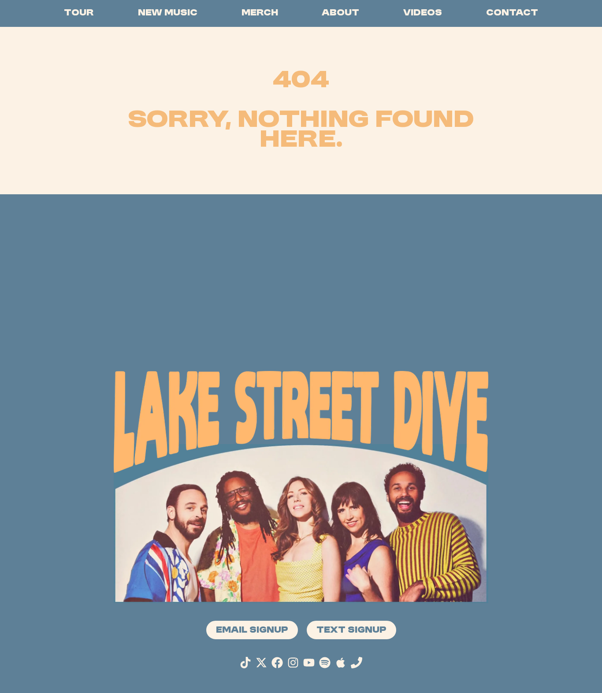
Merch (260, 13)
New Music (167, 13)
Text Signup (351, 630)
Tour (79, 13)
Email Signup (252, 630)
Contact (512, 13)
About (340, 13)
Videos (422, 13)
